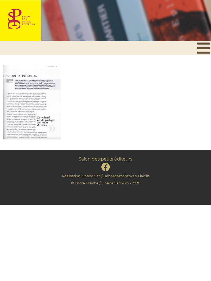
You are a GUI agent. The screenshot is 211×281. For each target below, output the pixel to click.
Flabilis (143, 176)
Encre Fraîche (87, 183)
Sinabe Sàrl (91, 176)
